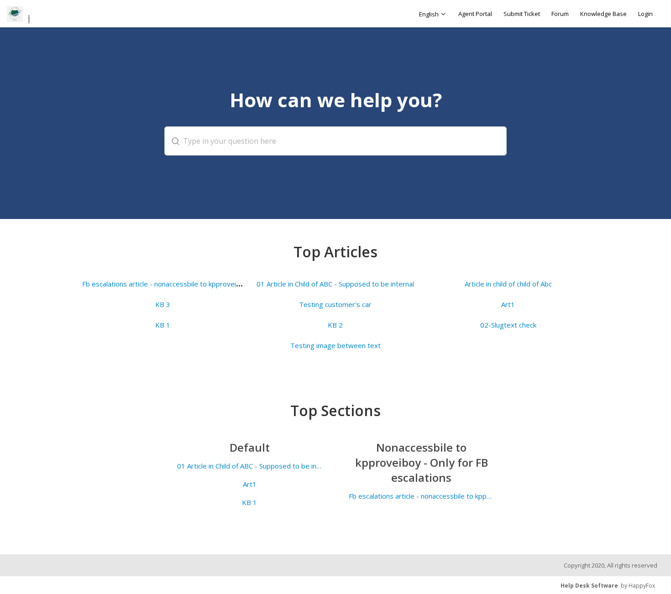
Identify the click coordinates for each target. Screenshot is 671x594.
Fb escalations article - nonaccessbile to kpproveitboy (166, 283)
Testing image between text (335, 345)
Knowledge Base (603, 14)
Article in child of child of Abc (508, 283)
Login (645, 14)
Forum (560, 14)
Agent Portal (475, 14)
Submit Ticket (521, 14)
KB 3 (162, 304)
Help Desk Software (589, 585)
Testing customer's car (335, 304)
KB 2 (335, 324)
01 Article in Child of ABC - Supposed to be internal (335, 283)
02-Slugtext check (508, 324)
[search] (335, 141)
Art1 (508, 304)
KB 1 (162, 324)
